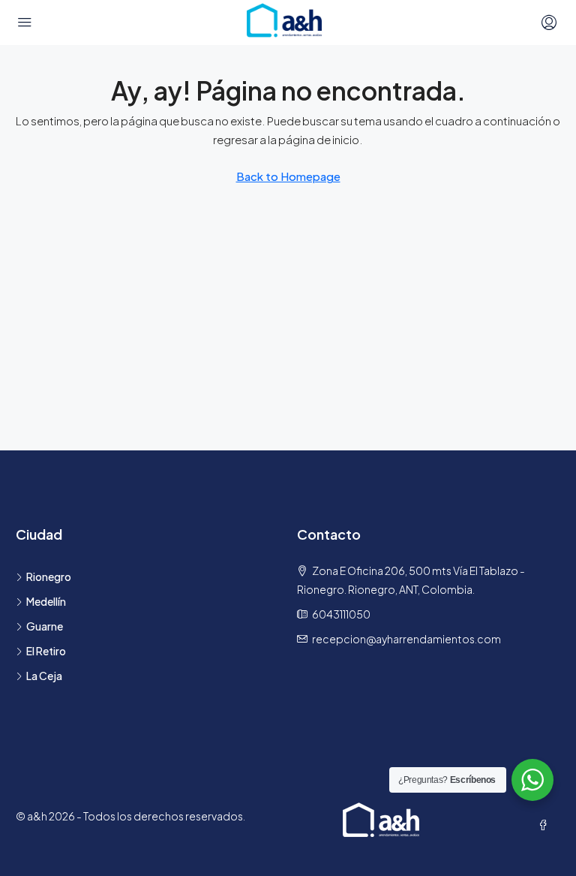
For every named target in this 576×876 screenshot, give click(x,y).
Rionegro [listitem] (48, 576)
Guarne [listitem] (44, 626)
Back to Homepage (288, 176)
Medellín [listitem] (46, 601)
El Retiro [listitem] (46, 651)
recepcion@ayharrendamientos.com (406, 639)
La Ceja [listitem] (44, 675)
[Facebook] (546, 825)
